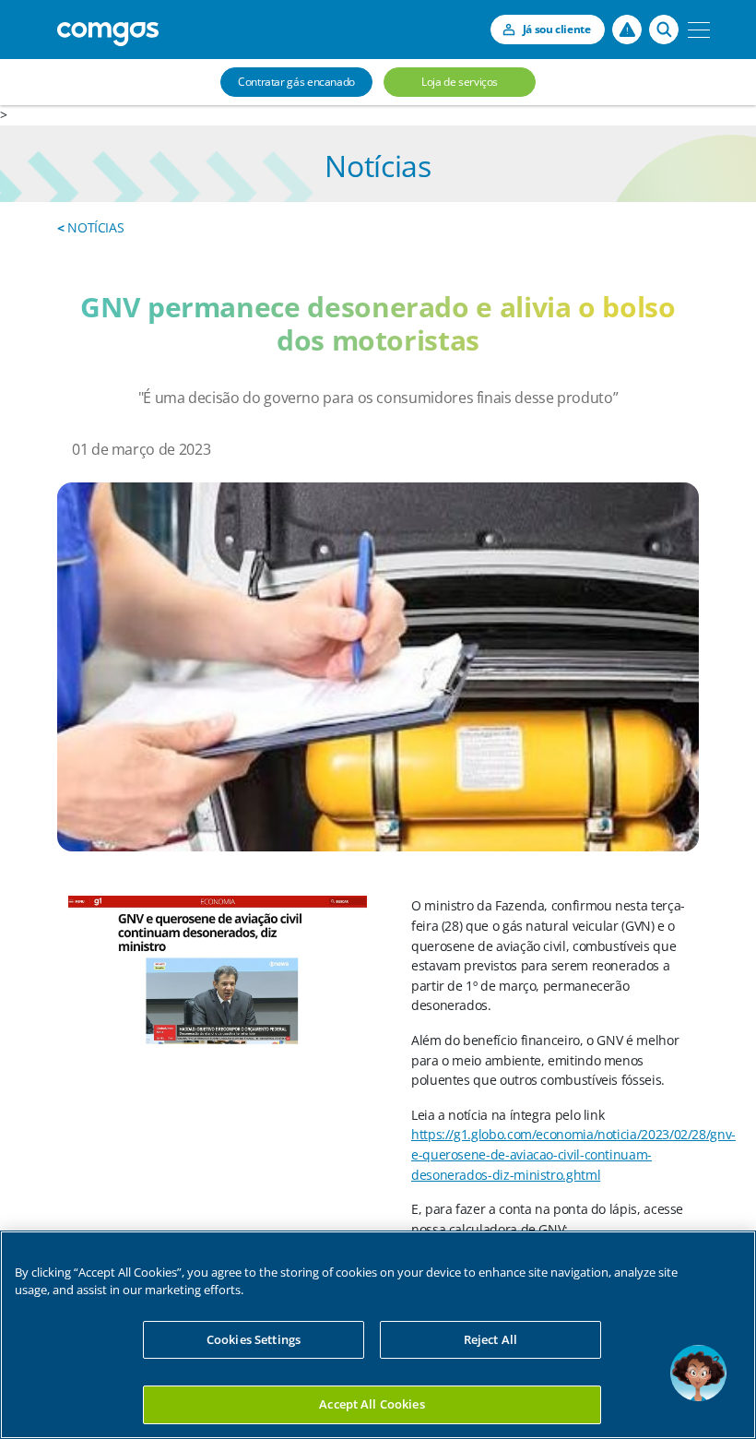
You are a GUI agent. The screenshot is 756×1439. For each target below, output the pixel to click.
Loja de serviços (459, 81)
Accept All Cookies (371, 1404)
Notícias (90, 227)
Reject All (490, 1339)
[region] (378, 1335)
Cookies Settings (254, 1339)
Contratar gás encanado (296, 81)
